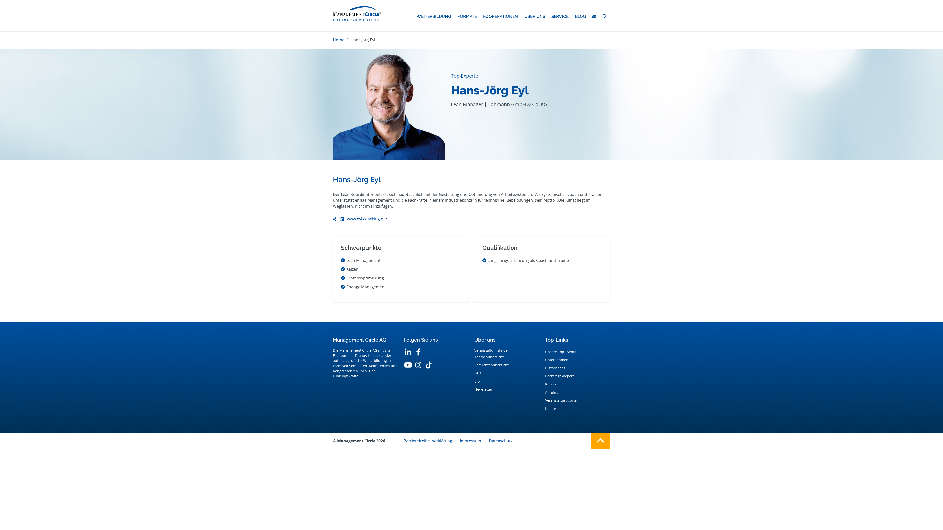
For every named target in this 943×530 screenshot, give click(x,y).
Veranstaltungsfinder (491, 350)
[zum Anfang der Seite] (600, 441)
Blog (478, 381)
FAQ (477, 373)
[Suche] (604, 16)
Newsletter (483, 389)
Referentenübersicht (491, 365)
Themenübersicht (489, 357)
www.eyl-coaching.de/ (367, 219)
